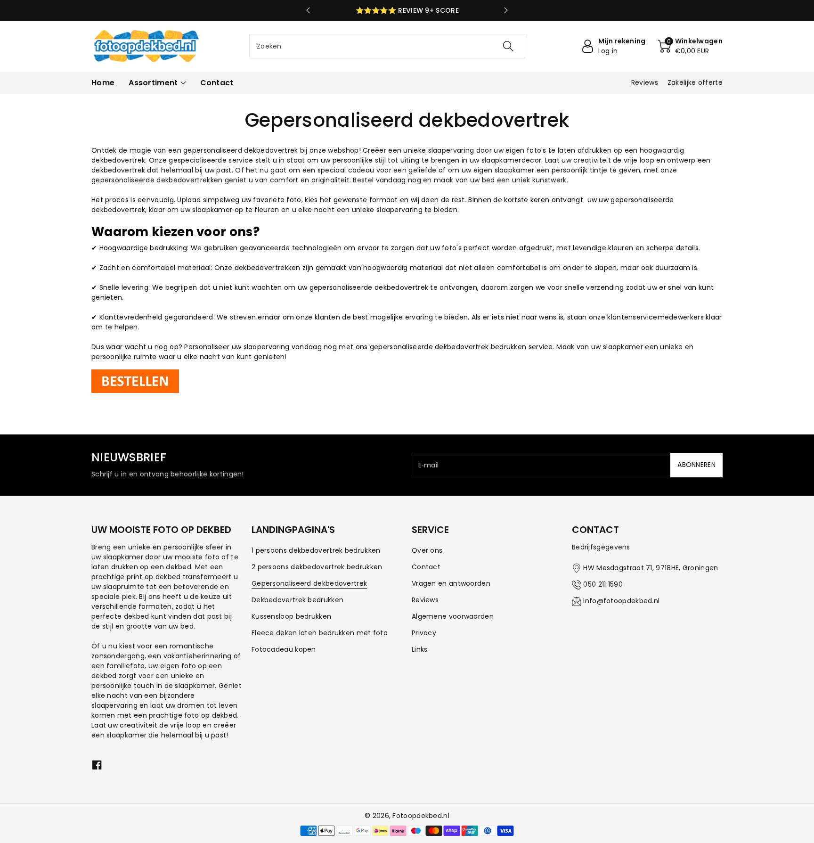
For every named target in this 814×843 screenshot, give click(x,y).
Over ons (427, 550)
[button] (690, 46)
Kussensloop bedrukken (291, 616)
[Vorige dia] (308, 10)
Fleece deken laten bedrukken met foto (320, 633)
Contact (426, 567)
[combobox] (387, 46)
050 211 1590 (603, 584)
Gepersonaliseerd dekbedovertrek (309, 583)
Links (420, 649)
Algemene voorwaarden (453, 616)
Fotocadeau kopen (284, 649)
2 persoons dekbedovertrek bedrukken (317, 567)
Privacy (424, 633)
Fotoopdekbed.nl (420, 815)
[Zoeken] (508, 46)
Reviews (425, 600)
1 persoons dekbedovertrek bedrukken (316, 550)
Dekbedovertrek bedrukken (297, 600)
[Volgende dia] (506, 10)
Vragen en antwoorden (451, 583)
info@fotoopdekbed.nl (621, 601)
